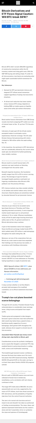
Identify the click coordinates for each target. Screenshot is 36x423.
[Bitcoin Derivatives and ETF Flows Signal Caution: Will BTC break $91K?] (18, 40)
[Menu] (3, 3)
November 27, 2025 (11, 282)
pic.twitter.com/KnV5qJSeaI (14, 274)
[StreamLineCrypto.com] (18, 3)
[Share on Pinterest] (25, 26)
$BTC (26, 266)
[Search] (33, 3)
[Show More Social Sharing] (32, 26)
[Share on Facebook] (6, 26)
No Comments (6, 22)
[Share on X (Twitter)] (16, 26)
